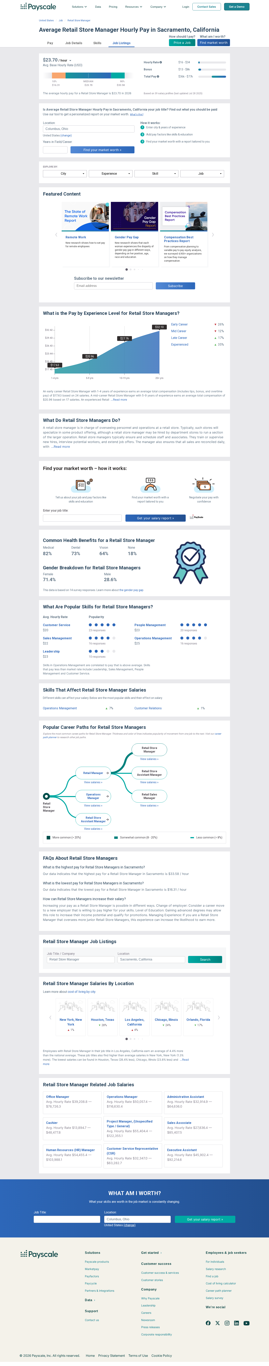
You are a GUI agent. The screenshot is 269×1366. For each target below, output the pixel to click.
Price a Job (182, 43)
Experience (109, 173)
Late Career (179, 338)
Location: (49, 123)
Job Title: (40, 1212)
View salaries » (93, 782)
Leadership (51, 651)
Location (123, 954)
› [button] (212, 234)
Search (205, 959)
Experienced (179, 344)
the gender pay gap (131, 590)
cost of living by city (81, 992)
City (63, 173)
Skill (155, 173)
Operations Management (153, 638)
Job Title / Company (61, 954)
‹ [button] (56, 234)
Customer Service (56, 625)
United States (46, 20)
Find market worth (213, 43)
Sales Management (57, 638)
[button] (50, 42)
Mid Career (178, 331)
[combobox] (88, 128)
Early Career (179, 324)
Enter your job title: (55, 510)
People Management (150, 625)
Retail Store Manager (79, 20)
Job (61, 20)
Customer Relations (148, 708)
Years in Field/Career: (57, 142)
